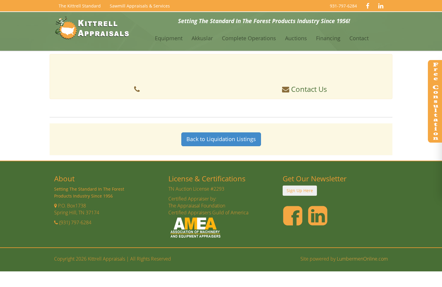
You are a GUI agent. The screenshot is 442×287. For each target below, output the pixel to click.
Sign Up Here (300, 190)
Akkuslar (202, 38)
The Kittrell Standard (80, 6)
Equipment (169, 38)
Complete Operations (249, 38)
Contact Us (308, 89)
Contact (359, 38)
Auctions (296, 38)
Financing (328, 38)
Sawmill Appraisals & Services (140, 6)
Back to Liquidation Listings (221, 139)
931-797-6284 (343, 6)
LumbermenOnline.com (362, 258)
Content (434, 102)
